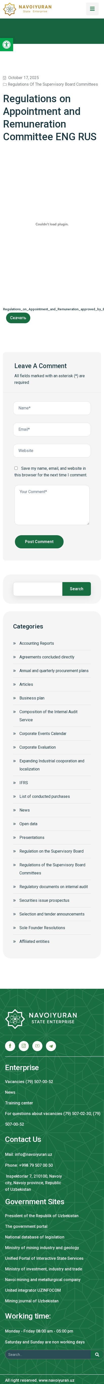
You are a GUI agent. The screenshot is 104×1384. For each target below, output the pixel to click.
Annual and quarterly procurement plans (54, 670)
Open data (28, 823)
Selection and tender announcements (52, 914)
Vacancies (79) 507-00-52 (29, 1081)
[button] (6, 44)
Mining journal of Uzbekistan (32, 1301)
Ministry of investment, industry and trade (43, 1269)
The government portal (26, 1226)
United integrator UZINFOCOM (33, 1290)
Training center (19, 1103)
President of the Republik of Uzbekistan (42, 1215)
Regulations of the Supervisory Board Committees (53, 84)
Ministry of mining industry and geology (42, 1247)
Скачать (18, 317)
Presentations (31, 837)
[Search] (97, 1354)
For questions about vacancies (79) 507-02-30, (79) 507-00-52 (52, 1119)
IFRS (23, 782)
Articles (26, 684)
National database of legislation (34, 1237)
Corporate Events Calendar (42, 733)
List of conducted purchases (44, 796)
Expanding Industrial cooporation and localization (51, 765)
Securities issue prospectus (44, 900)
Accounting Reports (36, 643)
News (24, 810)
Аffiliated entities (34, 941)
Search (76, 588)
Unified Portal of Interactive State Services (44, 1258)
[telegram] (51, 1046)
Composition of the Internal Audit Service (48, 715)
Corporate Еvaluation (37, 747)
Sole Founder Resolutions (42, 927)
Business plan (31, 698)
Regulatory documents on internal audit (53, 886)
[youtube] (37, 1046)
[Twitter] (24, 1046)
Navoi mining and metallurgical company (43, 1279)
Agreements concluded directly (46, 657)
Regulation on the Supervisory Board (51, 851)
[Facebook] (10, 1046)
